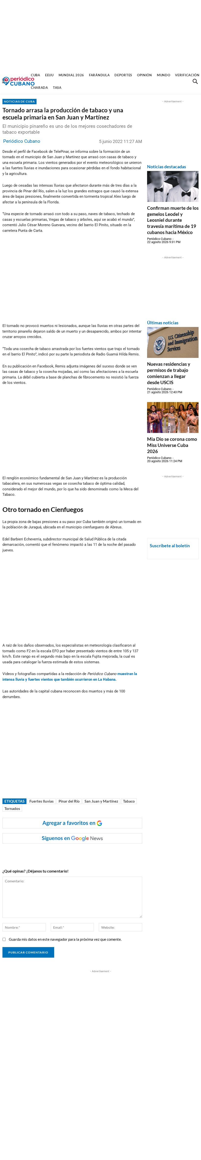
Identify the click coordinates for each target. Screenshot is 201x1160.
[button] (195, 81)
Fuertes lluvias (41, 801)
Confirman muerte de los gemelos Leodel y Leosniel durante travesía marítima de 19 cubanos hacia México (173, 220)
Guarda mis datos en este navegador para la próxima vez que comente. (65, 939)
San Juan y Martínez (101, 801)
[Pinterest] (75, 853)
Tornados (12, 808)
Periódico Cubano (21, 141)
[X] (64, 853)
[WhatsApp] (53, 853)
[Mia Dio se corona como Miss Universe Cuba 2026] (173, 417)
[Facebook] (41, 853)
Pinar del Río (69, 801)
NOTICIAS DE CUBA (19, 101)
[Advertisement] (100, 34)
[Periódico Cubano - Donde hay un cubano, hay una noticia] (19, 81)
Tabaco (129, 801)
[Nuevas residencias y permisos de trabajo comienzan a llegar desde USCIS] (173, 342)
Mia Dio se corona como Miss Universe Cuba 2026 (172, 445)
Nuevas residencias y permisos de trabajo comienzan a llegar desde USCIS (168, 373)
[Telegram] (86, 853)
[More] (98, 853)
